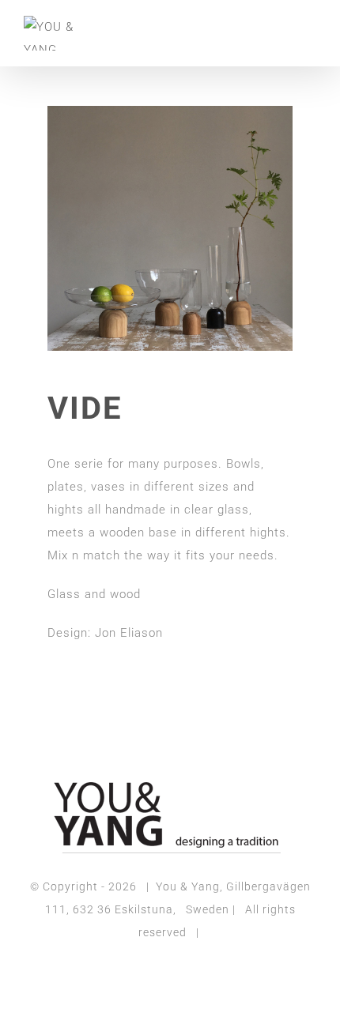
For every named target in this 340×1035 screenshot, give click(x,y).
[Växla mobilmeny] (309, 28)
